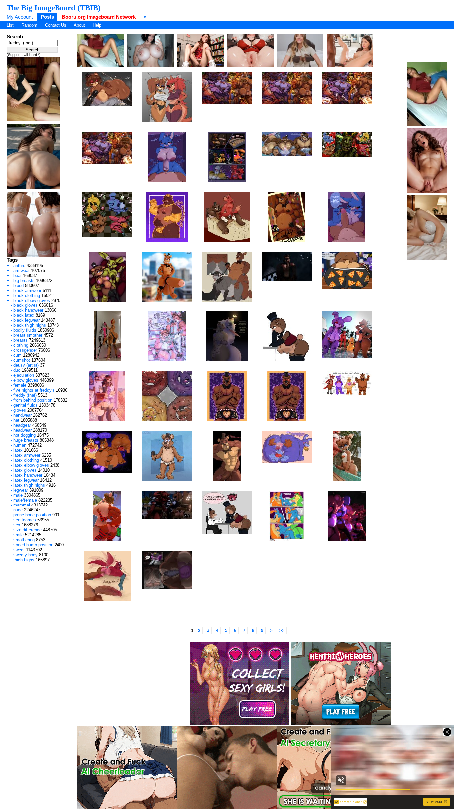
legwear (20, 490)
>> (281, 630)
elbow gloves (25, 380)
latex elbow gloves (31, 465)
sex (16, 524)
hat (16, 420)
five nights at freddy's (34, 390)
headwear (22, 430)
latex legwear (26, 480)
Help (97, 25)
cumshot (21, 360)
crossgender (25, 350)
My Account (20, 17)
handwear (22, 415)
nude (18, 509)
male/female (25, 500)
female (19, 385)
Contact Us (55, 25)
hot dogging (24, 435)
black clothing (26, 295)
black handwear (28, 310)
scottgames (24, 519)
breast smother (27, 335)
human (19, 445)
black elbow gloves (31, 300)
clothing (20, 345)
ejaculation (23, 375)
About (79, 25)
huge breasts (25, 440)
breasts (20, 340)
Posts (47, 17)
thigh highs (23, 559)
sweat (19, 549)
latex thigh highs (29, 485)
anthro (19, 265)
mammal (21, 505)
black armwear (27, 290)
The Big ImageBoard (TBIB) (54, 7)
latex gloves (25, 470)
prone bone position (32, 514)
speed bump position (33, 544)
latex (18, 450)
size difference (27, 529)
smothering (24, 539)
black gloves (25, 305)
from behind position (32, 400)
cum (17, 355)
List (10, 25)
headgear (22, 425)
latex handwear (27, 475)
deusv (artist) (26, 365)
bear (17, 275)
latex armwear (26, 455)
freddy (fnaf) (25, 395)
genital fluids (25, 405)
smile (18, 534)
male (18, 495)
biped (18, 285)
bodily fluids (24, 330)
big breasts (24, 280)
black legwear (26, 320)
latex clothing (26, 460)
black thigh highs (29, 325)
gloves (19, 410)
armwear (21, 270)
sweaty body (25, 554)
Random (29, 25)
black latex (23, 315)
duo (16, 370)
